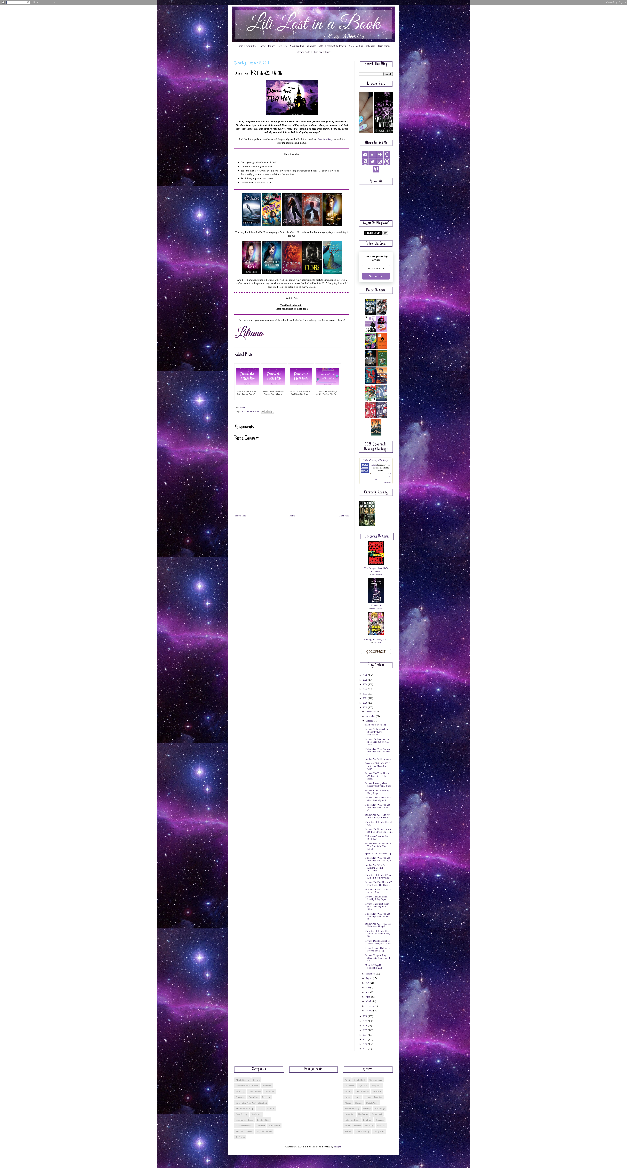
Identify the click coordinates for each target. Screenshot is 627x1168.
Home (240, 46)
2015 (365, 1030)
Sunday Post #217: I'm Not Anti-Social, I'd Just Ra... (378, 816)
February (370, 1006)
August (369, 978)
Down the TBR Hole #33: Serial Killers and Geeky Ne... (377, 934)
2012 (365, 1044)
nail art (270, 1108)
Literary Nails (303, 52)
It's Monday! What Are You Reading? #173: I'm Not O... (377, 808)
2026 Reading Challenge (376, 460)
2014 (365, 1035)
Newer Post (240, 515)
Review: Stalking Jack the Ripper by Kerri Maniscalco (377, 732)
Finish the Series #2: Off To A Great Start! (378, 891)
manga (348, 1103)
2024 (365, 684)
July (368, 983)
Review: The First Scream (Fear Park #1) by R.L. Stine (377, 907)
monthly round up (244, 1108)
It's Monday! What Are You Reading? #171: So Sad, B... (377, 917)
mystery (367, 1108)
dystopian (363, 1085)
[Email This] (263, 411)
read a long (241, 1114)
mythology (380, 1108)
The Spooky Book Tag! (376, 725)
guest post (253, 1097)
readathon (256, 1114)
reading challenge (244, 1120)
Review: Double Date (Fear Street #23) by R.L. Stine (378, 942)
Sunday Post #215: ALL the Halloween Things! (378, 925)
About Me (251, 46)
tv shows (240, 1137)
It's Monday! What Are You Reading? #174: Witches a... (377, 752)
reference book (352, 1120)
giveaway (240, 1097)
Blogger (337, 1146)
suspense (381, 1125)
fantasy (348, 1091)
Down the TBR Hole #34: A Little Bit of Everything (378, 876)
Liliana (374, 464)
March (369, 1001)
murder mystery (352, 1108)
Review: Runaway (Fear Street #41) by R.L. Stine (378, 784)
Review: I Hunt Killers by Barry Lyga (377, 791)
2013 (365, 1039)
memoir (358, 1103)
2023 (365, 689)
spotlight (261, 1125)
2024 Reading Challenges (302, 46)
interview (266, 1097)
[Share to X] (269, 411)
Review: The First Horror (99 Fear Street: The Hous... (378, 883)
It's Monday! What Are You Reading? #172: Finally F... (379, 859)
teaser (250, 1131)
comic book (359, 1080)
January (369, 1010)
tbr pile (239, 1131)
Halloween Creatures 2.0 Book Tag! (376, 837)
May (368, 992)
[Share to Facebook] (272, 411)
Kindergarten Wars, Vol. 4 (376, 639)
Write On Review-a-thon (247, 1085)
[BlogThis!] (266, 411)
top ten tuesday (264, 1131)
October (370, 721)
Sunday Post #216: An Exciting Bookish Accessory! (375, 868)
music (260, 1108)
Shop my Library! (322, 52)
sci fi (347, 1125)
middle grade (372, 1103)
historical (377, 1091)
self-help (369, 1125)
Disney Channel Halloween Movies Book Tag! (377, 949)
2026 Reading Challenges (362, 46)
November (371, 716)
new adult (349, 1114)
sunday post (274, 1125)
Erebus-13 (376, 605)
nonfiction (363, 1114)
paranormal (377, 1114)
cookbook (349, 1085)
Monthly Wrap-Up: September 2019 (374, 966)
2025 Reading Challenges (332, 46)
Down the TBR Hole (250, 411)
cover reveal (255, 1091)
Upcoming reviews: (377, 536)
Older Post (344, 515)
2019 (365, 707)
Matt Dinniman (377, 574)
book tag (240, 1091)
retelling (367, 1120)
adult (347, 1080)
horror (348, 1097)
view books (387, 482)
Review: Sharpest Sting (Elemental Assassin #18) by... (378, 958)
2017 (365, 1021)
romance (380, 1120)
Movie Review (242, 1080)
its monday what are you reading (251, 1103)
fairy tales (376, 1085)
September (371, 974)
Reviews (282, 46)
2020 (365, 703)
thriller (348, 1131)
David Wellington (377, 608)
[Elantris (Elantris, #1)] (367, 525)
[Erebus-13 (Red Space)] (376, 602)
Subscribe (376, 276)
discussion (269, 1091)
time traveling (362, 1131)
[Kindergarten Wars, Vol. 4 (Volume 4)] (376, 634)
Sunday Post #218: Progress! (378, 759)
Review (256, 1080)
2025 (365, 680)
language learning (373, 1097)
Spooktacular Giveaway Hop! (378, 853)
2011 (365, 1048)
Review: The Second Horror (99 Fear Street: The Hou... (379, 830)
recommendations (244, 1125)
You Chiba (377, 642)
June (368, 987)
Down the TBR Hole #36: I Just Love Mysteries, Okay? (377, 766)
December (371, 711)
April (368, 997)
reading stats (263, 1120)
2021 (365, 698)
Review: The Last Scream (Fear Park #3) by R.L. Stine (377, 742)
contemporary (375, 1080)
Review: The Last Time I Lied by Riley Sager (376, 898)
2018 (365, 1016)
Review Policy (267, 46)
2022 (365, 694)
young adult (379, 1131)
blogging (267, 1085)
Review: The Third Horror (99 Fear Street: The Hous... (377, 776)
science (357, 1125)
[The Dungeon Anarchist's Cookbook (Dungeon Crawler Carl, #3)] (376, 564)
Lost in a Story (325, 139)
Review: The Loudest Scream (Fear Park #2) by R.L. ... (378, 799)
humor (358, 1097)
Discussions (384, 46)
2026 (365, 675)
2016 (365, 1025)
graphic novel (362, 1091)
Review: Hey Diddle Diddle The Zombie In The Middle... (378, 846)
